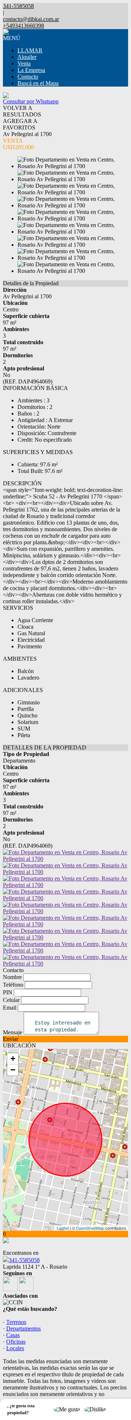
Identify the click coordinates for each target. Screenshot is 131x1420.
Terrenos (16, 1322)
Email (9, 1008)
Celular (11, 1000)
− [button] (13, 1069)
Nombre (12, 977)
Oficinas (15, 1342)
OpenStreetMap (90, 1228)
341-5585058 (24, 1260)
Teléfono (13, 985)
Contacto (27, 76)
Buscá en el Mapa (38, 83)
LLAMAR (30, 50)
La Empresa (31, 70)
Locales (15, 1348)
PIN (7, 992)
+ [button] (13, 1058)
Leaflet (63, 1228)
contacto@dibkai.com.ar (31, 19)
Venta (24, 63)
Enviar (10, 1039)
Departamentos (23, 1328)
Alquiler (26, 57)
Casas (13, 1335)
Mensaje (12, 1032)
